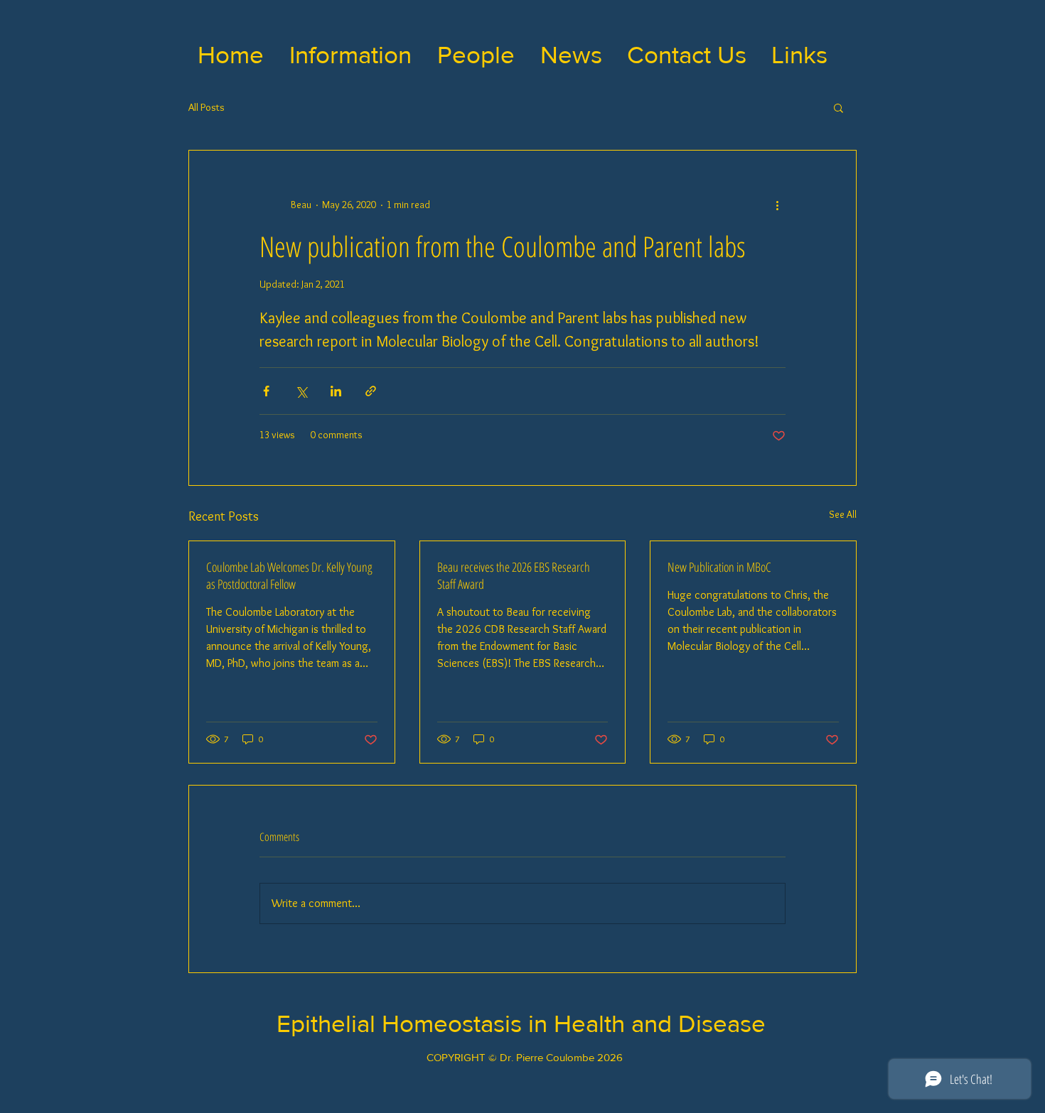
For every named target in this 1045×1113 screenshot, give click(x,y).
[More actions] (777, 204)
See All (843, 514)
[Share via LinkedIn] (336, 391)
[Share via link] (370, 391)
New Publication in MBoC (719, 566)
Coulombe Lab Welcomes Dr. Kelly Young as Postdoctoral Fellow (289, 575)
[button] (350, 55)
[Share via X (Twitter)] (301, 391)
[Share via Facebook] (266, 391)
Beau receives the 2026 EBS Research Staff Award (513, 575)
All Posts (206, 107)
